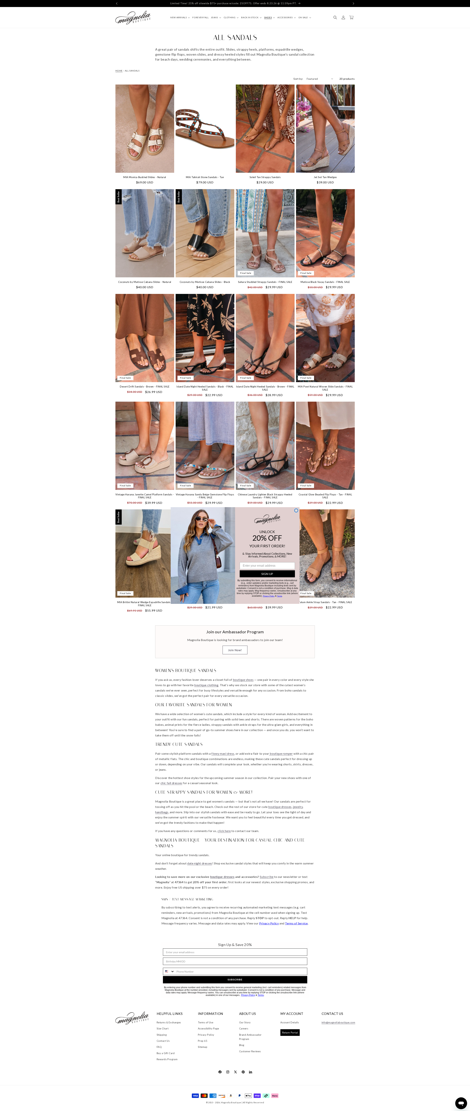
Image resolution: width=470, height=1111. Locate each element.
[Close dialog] (296, 510)
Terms (279, 596)
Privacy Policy (268, 596)
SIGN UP (267, 573)
